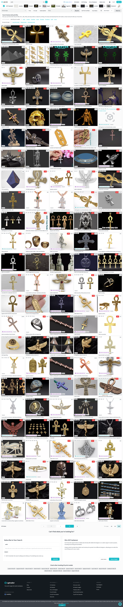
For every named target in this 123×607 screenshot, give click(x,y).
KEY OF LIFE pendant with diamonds (80, 458)
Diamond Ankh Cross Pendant (104, 355)
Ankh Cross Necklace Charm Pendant (8, 334)
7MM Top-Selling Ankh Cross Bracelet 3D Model (58, 334)
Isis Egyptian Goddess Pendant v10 (32, 500)
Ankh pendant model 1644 (103, 230)
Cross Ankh (52, 437)
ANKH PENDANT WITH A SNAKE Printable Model (83, 106)
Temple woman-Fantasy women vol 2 (81, 127)
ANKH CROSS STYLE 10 (78, 479)
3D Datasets (52, 587)
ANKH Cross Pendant (54, 251)
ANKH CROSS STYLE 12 (30, 520)
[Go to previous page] (51, 526)
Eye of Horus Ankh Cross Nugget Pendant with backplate (12, 396)
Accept (62, 605)
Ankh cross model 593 (6, 272)
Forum (97, 589)
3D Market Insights (77, 587)
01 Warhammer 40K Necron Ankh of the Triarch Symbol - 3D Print (110, 64)
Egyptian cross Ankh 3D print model (105, 375)
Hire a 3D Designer (54, 589)
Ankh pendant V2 (5, 251)
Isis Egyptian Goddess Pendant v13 (80, 355)
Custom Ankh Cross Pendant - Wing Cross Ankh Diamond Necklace (111, 417)
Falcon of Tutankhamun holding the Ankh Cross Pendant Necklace (14, 437)
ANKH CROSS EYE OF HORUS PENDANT (106, 396)
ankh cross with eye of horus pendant (57, 44)
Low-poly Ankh (16, 22)
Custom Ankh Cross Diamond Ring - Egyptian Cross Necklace (12, 520)
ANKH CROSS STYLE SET (30, 64)
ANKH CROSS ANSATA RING (79, 520)
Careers (28, 587)
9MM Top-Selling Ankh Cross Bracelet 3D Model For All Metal (61, 375)
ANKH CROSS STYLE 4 (78, 313)
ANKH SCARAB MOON (54, 292)
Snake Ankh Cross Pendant (103, 189)
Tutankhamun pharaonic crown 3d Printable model (83, 417)
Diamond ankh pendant (54, 396)
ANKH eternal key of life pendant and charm (82, 292)
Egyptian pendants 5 (29, 375)
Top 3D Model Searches (78, 592)
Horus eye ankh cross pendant (7, 500)
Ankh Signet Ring (5, 355)
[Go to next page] (69, 526)
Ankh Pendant (77, 396)
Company (28, 582)
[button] (44, 2)
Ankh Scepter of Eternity (103, 520)
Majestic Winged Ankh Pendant (55, 417)
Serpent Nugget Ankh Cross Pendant (32, 272)
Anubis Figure (28, 168)
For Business (52, 585)
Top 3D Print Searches (77, 594)
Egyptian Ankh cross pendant (31, 106)
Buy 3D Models (53, 582)
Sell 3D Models (76, 582)
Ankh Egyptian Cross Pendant (7, 230)
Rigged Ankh (24, 22)
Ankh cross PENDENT (102, 85)
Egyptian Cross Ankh (102, 168)
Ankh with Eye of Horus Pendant (56, 500)
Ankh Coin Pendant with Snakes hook (81, 272)
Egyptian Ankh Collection (54, 230)
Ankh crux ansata (29, 44)
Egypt (37, 19)
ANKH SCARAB (4, 85)
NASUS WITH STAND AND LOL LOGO (105, 106)
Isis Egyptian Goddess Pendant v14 (32, 355)
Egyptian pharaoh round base (79, 168)
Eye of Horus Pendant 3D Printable (8, 106)
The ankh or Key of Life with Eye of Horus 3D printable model (110, 210)
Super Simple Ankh (77, 44)
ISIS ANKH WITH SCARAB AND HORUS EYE (9, 292)
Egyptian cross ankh (5, 127)
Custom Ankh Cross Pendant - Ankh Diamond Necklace (60, 210)
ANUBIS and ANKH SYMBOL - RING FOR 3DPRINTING (35, 251)
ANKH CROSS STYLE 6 (54, 458)
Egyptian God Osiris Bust (54, 520)
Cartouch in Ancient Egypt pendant (32, 313)
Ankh (24, 19)
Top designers (99, 584)
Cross (55, 19)
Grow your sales (76, 585)
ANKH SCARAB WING (78, 189)
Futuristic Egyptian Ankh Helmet (56, 479)
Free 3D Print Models (54, 594)
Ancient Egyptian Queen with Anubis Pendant (82, 230)
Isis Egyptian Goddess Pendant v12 (8, 479)
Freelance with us (77, 589)
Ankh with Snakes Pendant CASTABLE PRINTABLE (59, 313)
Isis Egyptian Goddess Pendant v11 (80, 437)
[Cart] (110, 2)
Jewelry (28, 19)
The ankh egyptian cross (78, 251)
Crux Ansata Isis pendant (78, 64)
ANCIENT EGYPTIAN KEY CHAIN (55, 147)
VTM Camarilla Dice (5, 189)
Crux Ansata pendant (54, 127)
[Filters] (101, 10)
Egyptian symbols (102, 313)
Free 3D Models (53, 592)
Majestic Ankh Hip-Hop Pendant (56, 85)
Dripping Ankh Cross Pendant (31, 458)
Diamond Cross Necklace (103, 147)
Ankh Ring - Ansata (29, 396)
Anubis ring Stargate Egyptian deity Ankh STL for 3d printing (12, 168)
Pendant (42, 19)
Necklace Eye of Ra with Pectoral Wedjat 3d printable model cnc (13, 458)
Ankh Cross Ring (101, 292)
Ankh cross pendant (102, 334)
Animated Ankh (31, 22)
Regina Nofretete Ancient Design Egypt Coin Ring (34, 417)
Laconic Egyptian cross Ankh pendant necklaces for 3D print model (111, 251)
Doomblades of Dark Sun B (6, 147)
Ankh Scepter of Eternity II (30, 147)
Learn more (66, 603)
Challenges (98, 587)
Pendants (47, 19)
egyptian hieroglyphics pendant (80, 500)
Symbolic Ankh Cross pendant (55, 168)
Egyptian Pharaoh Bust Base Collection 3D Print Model (108, 500)
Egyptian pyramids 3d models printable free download (11, 64)
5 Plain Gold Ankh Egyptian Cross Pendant (106, 272)
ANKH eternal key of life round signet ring (33, 334)
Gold (52, 19)
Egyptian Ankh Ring (29, 85)
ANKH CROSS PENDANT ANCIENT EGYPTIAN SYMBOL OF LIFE (85, 147)
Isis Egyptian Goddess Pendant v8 (105, 479)
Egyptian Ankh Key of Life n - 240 (7, 210)
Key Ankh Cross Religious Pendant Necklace (82, 85)
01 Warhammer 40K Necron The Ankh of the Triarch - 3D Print (61, 64)
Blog (28, 585)
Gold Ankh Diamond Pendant (104, 458)
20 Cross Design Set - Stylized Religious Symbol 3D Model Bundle (37, 437)
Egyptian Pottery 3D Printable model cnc (57, 106)
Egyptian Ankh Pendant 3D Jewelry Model (9, 313)
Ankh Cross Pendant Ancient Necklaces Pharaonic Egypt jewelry (110, 437)
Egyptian (33, 19)
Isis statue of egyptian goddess (55, 272)
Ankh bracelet (28, 479)
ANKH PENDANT (77, 334)
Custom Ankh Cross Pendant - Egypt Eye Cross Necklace (36, 210)
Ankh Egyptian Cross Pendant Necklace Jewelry (10, 44)
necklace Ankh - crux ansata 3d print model (58, 355)
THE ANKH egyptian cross (30, 189)
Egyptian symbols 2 (53, 189)
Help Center (29, 589)
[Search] (46, 2)
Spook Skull (28, 127)
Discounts (52, 596)
